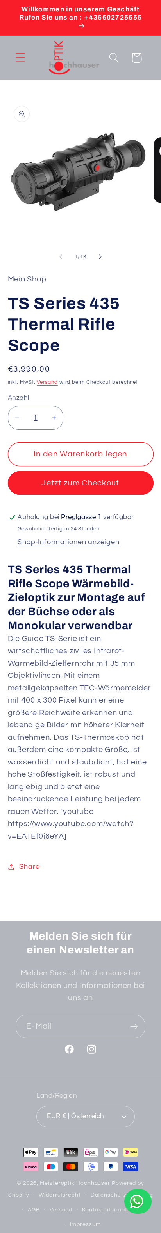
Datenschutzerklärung (122, 1195)
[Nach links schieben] (60, 256)
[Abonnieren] (134, 1027)
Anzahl (18, 397)
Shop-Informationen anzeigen (68, 542)
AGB (34, 1210)
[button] (20, 58)
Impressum (85, 1224)
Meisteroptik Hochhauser (75, 1183)
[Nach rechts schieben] (100, 256)
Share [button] (29, 866)
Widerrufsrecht (60, 1195)
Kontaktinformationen (112, 1210)
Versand (47, 382)
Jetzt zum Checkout (80, 483)
